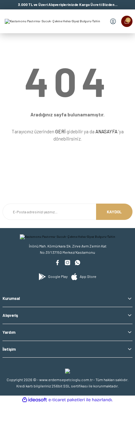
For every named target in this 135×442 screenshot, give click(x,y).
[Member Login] (113, 21)
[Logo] (52, 21)
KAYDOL (114, 211)
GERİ (60, 131)
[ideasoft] (34, 400)
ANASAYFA (106, 131)
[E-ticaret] (66, 399)
